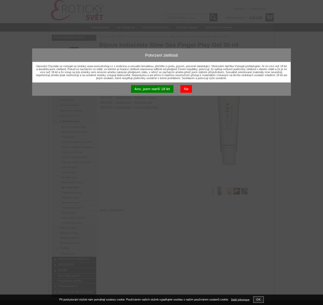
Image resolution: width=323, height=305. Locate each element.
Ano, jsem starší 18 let (152, 89)
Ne (186, 89)
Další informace (240, 299)
